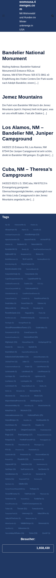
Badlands (21, 244)
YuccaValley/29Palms (14, 533)
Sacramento (38, 459)
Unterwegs (27, 513)
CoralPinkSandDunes (30, 293)
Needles (27, 420)
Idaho (20, 347)
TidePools (29, 494)
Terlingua (34, 489)
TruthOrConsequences (32, 503)
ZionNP (46, 533)
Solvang (38, 479)
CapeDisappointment (14, 278)
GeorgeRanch (24, 322)
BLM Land (27, 259)
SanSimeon (43, 469)
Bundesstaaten (13, 269)
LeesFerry (25, 376)
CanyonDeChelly (12, 274)
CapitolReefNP (34, 278)
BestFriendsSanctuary (42, 249)
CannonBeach (32, 269)
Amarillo (37, 229)
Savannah (41, 474)
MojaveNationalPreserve (15, 400)
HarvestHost (31, 337)
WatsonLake (30, 518)
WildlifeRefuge (27, 523)
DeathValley (10, 303)
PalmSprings (25, 434)
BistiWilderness (11, 259)
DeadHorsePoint (41, 298)
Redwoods (25, 454)
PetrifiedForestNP (27, 439)
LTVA (40, 381)
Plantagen (39, 444)
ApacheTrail (29, 239)
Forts (42, 313)
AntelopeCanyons (12, 234)
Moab (38, 396)
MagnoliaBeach (28, 386)
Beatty (25, 249)
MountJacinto (44, 405)
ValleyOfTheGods (12, 518)
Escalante (38, 308)
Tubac (8, 508)
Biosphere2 (26, 254)
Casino (28, 283)
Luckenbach (11, 386)
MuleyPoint (10, 410)
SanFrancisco (26, 469)
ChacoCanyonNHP (12, 288)
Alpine (25, 229)
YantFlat (9, 528)
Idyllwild (33, 347)
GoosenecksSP (12, 332)
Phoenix (9, 444)
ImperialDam (11, 352)
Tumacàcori (37, 508)
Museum (25, 410)
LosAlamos (10, 381)
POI (7, 449)
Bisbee (39, 254)
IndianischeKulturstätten (16, 357)
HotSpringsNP (44, 342)
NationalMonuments (14, 415)
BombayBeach (43, 259)
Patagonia (10, 439)
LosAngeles (26, 381)
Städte (23, 484)
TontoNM (25, 498)
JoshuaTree (11, 361)
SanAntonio (42, 464)
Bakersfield (36, 244)
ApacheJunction (12, 239)
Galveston (44, 317)
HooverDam (27, 342)
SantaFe (27, 474)
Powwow (19, 449)
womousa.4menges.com (27, 5)
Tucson (22, 508)
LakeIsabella (11, 371)
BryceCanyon (27, 264)
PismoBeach (23, 444)
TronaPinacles (11, 503)
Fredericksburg (27, 317)
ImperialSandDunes (29, 352)
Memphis (20, 391)
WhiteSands (10, 523)
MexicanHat (35, 391)
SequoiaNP (24, 479)
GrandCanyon (30, 332)
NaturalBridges (11, 420)
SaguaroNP (10, 464)
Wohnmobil (43, 523)
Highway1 (11, 342)
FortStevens (10, 317)
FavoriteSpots (12, 313)
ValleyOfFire (43, 513)
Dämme (41, 303)
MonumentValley (12, 405)
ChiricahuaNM (31, 288)
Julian (25, 361)
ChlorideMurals (11, 293)
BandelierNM (11, 249)
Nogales (39, 425)
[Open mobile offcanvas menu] (3, 16)
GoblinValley (41, 327)
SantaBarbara (11, 474)
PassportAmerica (44, 434)
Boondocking (10, 264)
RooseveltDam (42, 454)
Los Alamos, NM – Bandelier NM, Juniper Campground (27, 133)
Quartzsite (10, 454)
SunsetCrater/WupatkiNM (15, 489)
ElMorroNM (10, 308)
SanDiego (10, 469)
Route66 (22, 459)
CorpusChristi (10, 298)
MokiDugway (36, 400)
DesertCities (27, 303)
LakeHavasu (43, 366)
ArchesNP (45, 239)
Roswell (9, 459)
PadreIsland (45, 430)
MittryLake (24, 396)
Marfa (8, 391)
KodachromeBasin (12, 366)
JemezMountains (40, 357)
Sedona (9, 479)
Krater (28, 366)
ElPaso (24, 308)
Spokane (9, 484)
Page (9, 434)
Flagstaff (29, 313)
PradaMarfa (34, 449)
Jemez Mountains (22, 97)
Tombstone (10, 498)
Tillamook (44, 494)
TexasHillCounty (12, 494)
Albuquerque (11, 229)
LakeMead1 (27, 371)
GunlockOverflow (12, 337)
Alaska (33, 224)
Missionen (10, 396)
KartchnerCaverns (41, 361)
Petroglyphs (45, 439)
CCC (40, 283)
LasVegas (10, 376)
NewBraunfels (42, 420)
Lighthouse (40, 376)
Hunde (8, 347)
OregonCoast (28, 430)
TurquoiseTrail (11, 513)
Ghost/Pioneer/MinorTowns (18, 327)
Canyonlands (31, 274)
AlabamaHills (20, 224)
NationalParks (35, 415)
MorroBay (28, 405)
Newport (26, 425)
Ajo (7, 224)
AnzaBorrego (32, 234)
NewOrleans (11, 425)
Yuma (33, 533)
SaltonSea (26, 464)
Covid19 (25, 298)
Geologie (9, 322)
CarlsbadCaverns (12, 283)
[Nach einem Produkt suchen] (52, 16)
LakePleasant (44, 371)
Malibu (42, 386)
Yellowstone (23, 528)
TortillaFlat (39, 498)
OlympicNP (10, 430)
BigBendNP (10, 254)
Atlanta (8, 244)
